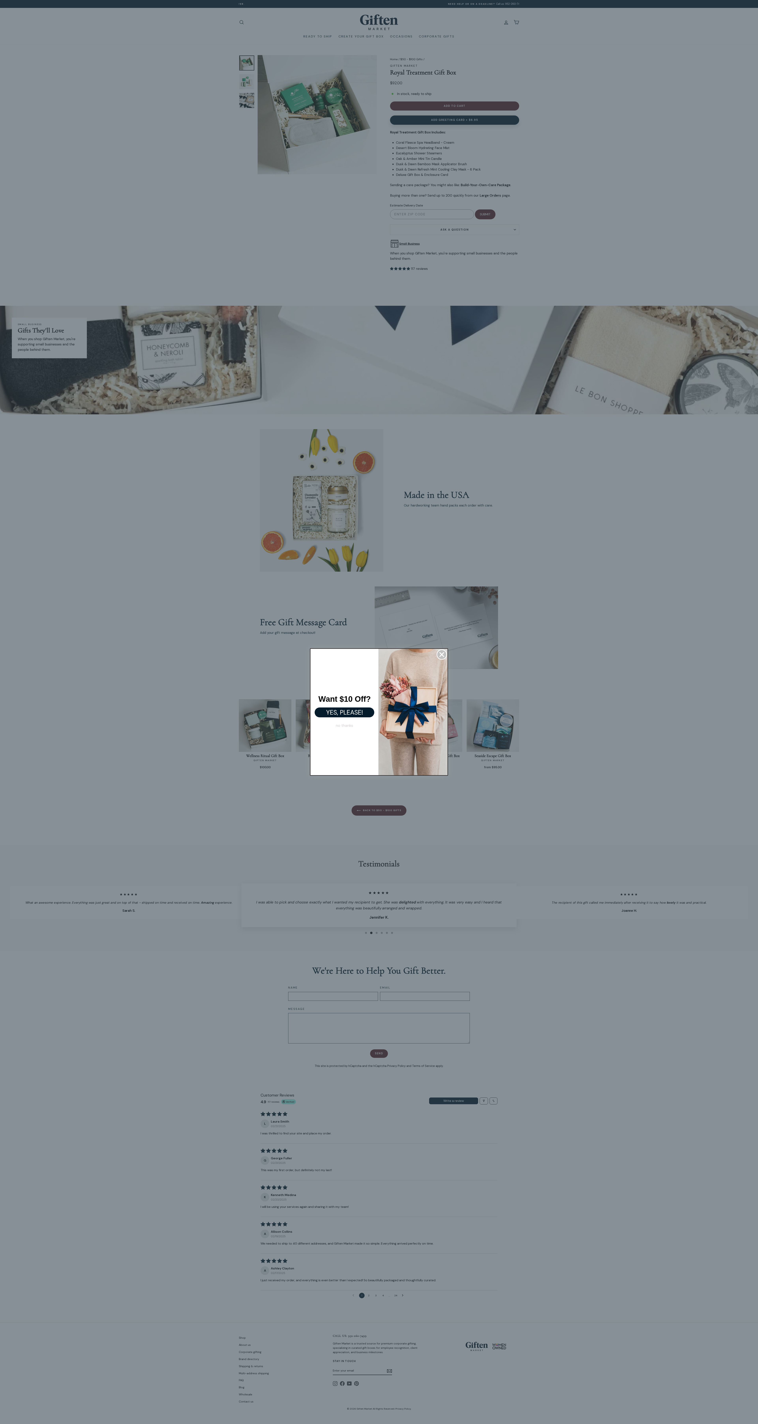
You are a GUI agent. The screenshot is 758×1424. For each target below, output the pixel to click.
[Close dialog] (442, 654)
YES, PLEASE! (344, 712)
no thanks (344, 725)
